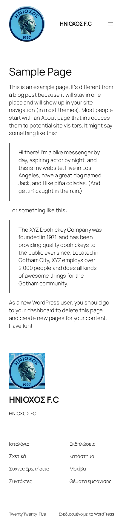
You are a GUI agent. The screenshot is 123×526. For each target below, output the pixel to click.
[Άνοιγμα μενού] (110, 23)
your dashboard (35, 310)
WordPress (104, 514)
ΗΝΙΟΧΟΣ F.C (76, 23)
